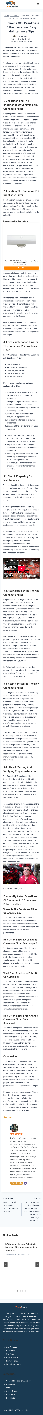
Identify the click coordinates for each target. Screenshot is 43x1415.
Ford (8, 1388)
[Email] (25, 1183)
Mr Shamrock (23, 37)
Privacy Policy (12, 1361)
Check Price (21, 268)
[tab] (17, 1291)
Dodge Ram (11, 1384)
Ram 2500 (10, 1398)
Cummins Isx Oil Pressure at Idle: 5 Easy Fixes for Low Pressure (10, 1205)
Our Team (10, 1354)
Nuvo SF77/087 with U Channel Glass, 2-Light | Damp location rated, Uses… (21, 262)
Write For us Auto (13, 1364)
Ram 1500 (10, 1395)
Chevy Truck (11, 1391)
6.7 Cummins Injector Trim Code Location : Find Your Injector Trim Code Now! (21, 1247)
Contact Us (10, 1351)
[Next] (37, 1264)
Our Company (12, 1347)
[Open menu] (38, 4)
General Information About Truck (20, 1381)
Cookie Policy (12, 1357)
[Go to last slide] (6, 1264)
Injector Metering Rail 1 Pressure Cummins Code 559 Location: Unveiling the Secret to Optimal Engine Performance (32, 1209)
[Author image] (14, 36)
